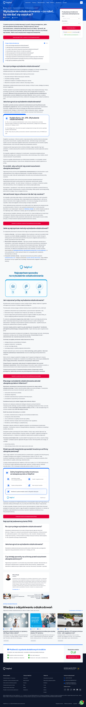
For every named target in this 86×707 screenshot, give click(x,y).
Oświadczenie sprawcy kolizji (9, 685)
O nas (45, 685)
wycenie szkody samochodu (33, 257)
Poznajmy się (15, 589)
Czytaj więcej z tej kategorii (75, 610)
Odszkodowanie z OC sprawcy (9, 678)
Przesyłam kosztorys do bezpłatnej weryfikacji (26, 516)
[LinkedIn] (80, 689)
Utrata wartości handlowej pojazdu (10, 682)
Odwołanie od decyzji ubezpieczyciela (10, 680)
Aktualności (25, 689)
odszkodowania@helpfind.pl (70, 680)
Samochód (10, 7)
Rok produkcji (64, 21)
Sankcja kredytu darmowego (8, 687)
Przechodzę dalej (71, 28)
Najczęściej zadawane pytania (49, 680)
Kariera (45, 689)
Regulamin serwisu (59, 703)
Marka (63, 16)
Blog (6, 7)
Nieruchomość (26, 680)
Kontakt (45, 692)
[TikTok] (71, 689)
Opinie (45, 687)
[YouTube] (74, 689)
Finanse (24, 682)
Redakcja (45, 682)
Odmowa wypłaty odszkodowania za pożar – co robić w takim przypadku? (34, 597)
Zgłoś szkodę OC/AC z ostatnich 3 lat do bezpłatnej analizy (26, 37)
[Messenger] (77, 689)
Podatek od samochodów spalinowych (10, 689)
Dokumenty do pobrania (48, 678)
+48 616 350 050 (68, 677)
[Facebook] (65, 689)
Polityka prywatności (68, 703)
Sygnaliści (75, 703)
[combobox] (71, 18)
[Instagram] (68, 689)
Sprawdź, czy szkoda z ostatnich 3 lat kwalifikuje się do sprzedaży (26, 223)
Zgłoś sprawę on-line (72, 657)
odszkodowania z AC (10, 257)
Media (24, 687)
